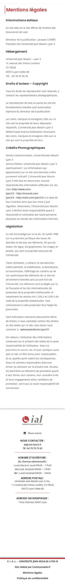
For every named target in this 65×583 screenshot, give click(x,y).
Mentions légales (32, 572)
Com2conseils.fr (41, 567)
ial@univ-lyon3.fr (32, 444)
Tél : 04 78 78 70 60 (32, 448)
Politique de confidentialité (32, 578)
